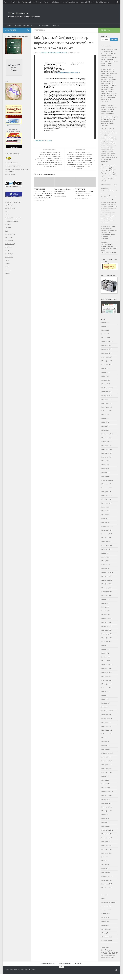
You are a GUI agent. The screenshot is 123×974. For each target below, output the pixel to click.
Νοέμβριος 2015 (106, 803)
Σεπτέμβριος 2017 (107, 730)
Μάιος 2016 (105, 780)
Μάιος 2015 (105, 818)
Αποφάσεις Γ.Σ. (15, 2)
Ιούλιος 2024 (105, 414)
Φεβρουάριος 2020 (107, 618)
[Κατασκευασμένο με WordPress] (16, 969)
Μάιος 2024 (105, 422)
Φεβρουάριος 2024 (107, 434)
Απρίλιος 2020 (106, 611)
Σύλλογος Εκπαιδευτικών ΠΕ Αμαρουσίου (54, 52)
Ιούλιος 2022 (105, 507)
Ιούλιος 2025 (105, 368)
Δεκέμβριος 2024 (107, 395)
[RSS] (28, 30)
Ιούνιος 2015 (105, 814)
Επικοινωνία (55, 25)
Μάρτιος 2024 (106, 430)
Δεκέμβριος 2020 (107, 580)
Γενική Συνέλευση (104, 955)
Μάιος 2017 (105, 741)
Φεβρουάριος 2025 (107, 388)
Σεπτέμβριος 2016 (107, 772)
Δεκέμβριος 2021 (107, 534)
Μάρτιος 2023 (106, 476)
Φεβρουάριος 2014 (107, 876)
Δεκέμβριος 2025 (107, 349)
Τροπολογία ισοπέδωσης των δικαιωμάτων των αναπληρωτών (63, 191)
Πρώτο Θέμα (9, 253)
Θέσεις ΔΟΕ (105, 925)
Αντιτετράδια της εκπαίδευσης (13, 166)
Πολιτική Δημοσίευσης (102, 2)
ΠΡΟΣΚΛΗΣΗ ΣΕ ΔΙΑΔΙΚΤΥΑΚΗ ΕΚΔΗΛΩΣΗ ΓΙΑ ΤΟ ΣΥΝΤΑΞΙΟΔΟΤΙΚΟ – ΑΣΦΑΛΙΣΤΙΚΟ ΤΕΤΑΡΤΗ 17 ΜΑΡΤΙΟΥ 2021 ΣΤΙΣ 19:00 (43, 193)
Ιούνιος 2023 (105, 464)
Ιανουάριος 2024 (106, 438)
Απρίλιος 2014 (106, 868)
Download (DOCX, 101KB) (43, 140)
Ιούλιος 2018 (105, 691)
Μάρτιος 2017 (106, 749)
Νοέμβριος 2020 (106, 584)
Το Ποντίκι (8, 227)
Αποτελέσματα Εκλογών (71, 2)
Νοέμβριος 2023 (106, 445)
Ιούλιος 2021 (105, 553)
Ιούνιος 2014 (105, 861)
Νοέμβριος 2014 (106, 841)
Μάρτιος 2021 (106, 568)
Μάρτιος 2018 (106, 707)
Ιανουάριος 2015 (106, 834)
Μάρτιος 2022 (106, 522)
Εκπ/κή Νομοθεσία (43, 25)
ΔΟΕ (32, 25)
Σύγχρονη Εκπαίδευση (11, 162)
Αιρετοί (46, 2)
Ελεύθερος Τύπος (10, 234)
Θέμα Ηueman (32, 969)
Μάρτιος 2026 (106, 338)
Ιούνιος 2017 (105, 737)
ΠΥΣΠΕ (112, 957)
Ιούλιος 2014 (105, 857)
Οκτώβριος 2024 (107, 403)
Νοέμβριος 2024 (106, 399)
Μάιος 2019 (105, 653)
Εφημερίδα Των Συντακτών (13, 218)
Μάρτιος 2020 (106, 614)
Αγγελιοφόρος (9, 205)
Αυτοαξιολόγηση (109, 952)
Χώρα (7, 266)
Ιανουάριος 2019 (106, 668)
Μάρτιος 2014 (106, 872)
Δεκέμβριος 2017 (107, 718)
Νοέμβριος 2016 (106, 764)
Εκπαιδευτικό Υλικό (64, 963)
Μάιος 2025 (105, 376)
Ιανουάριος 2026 (106, 345)
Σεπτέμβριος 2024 (107, 407)
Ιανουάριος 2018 (106, 714)
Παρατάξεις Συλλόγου (21, 25)
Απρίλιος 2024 (106, 426)
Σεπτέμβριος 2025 (107, 361)
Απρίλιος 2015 (106, 822)
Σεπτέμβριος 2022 (107, 499)
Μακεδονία (8, 247)
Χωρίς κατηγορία (107, 940)
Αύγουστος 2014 (106, 853)
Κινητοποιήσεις (106, 929)
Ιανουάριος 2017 (106, 757)
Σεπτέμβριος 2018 (107, 684)
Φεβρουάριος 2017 (107, 753)
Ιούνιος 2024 (105, 418)
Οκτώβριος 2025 (107, 357)
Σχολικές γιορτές (107, 936)
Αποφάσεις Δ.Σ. (26, 2)
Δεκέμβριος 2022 (107, 488)
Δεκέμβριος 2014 (107, 837)
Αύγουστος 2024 (106, 411)
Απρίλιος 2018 (106, 703)
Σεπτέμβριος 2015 (107, 811)
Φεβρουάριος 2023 (107, 480)
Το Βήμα (7, 263)
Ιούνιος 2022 (105, 511)
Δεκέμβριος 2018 (107, 672)
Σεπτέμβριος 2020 (107, 591)
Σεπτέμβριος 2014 (107, 849)
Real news (8, 273)
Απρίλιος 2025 (106, 380)
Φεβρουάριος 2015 (107, 830)
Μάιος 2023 (105, 468)
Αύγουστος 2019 (106, 641)
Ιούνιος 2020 (105, 603)
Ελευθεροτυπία (9, 237)
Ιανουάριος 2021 (106, 576)
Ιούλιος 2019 (105, 645)
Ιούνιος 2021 (105, 557)
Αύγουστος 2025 (106, 364)
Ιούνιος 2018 (105, 695)
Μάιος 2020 (105, 607)
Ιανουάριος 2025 (106, 391)
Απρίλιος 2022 (106, 518)
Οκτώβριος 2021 (107, 541)
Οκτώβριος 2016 (107, 768)
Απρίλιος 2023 (106, 472)
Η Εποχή (7, 224)
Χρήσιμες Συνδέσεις (86, 2)
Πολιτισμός (105, 933)
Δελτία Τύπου (38, 2)
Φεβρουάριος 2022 (107, 526)
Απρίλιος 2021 (106, 564)
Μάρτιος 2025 (106, 384)
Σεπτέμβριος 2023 (107, 453)
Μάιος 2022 (105, 514)
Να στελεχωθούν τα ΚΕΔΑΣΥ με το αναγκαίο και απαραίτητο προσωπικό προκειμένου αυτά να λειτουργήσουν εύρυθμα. (108, 109)
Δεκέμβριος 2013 (107, 884)
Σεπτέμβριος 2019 (107, 637)
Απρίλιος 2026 (106, 334)
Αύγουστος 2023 (106, 457)
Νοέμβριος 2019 (106, 630)
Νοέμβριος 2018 (106, 676)
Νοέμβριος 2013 (106, 887)
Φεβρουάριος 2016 (107, 791)
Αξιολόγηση (107, 950)
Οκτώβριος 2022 (107, 495)
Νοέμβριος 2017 (106, 722)
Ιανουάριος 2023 (106, 484)
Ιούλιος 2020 (105, 599)
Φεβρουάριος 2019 (107, 664)
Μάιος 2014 (105, 864)
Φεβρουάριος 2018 (107, 711)
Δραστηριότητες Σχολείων (48, 963)
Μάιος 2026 (105, 330)
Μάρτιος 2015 (106, 826)
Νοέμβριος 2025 (106, 353)
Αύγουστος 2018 (106, 687)
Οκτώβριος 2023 (107, 449)
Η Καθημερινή (9, 240)
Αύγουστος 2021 (106, 549)
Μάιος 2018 (105, 699)
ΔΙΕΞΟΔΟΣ (105, 917)
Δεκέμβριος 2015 (107, 799)
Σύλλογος (8, 25)
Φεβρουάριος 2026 (107, 341)
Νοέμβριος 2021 (106, 538)
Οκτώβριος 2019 (107, 634)
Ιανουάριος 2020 (106, 622)
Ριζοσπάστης (9, 257)
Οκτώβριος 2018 (107, 680)
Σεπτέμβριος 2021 (107, 545)
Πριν (6, 231)
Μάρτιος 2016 (106, 787)
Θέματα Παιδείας (10, 174)
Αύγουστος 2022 (106, 503)
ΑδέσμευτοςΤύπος (10, 208)
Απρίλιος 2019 (106, 657)
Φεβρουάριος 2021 (107, 572)
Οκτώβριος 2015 (107, 807)
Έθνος (7, 214)
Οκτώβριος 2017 (107, 726)
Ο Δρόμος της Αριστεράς (12, 221)
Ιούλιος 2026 (105, 322)
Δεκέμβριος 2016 (107, 761)
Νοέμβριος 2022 (106, 491)
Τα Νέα (7, 260)
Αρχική (6, 2)
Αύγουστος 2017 (106, 734)
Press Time (8, 270)
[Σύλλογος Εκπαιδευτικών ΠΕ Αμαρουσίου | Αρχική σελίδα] (24, 14)
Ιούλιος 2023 (105, 461)
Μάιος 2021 (105, 561)
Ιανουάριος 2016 (106, 795)
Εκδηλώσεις (105, 921)
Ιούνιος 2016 (105, 776)
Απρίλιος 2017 (106, 745)
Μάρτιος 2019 (106, 661)
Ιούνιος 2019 (105, 649)
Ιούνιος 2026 (105, 326)
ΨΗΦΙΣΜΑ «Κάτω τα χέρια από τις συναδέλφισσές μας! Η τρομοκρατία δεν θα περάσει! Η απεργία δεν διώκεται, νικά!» (109, 121)
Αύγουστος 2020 (106, 595)
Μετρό (7, 250)
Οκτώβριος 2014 (107, 845)
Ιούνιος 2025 (105, 372)
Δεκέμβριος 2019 (107, 626)
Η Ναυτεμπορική (10, 244)
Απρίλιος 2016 (106, 784)
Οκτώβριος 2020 (107, 587)
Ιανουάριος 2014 (106, 880)
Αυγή (6, 211)
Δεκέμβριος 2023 (107, 441)
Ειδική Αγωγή (108, 957)
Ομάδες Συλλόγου (55, 2)
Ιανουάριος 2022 (106, 530)
